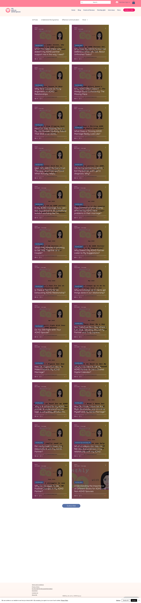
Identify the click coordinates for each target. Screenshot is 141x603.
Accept (134, 600)
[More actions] (66, 28)
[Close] (139, 600)
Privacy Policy (64, 600)
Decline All (125, 600)
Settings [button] (118, 600)
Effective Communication (70, 20)
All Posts (35, 20)
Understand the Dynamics (50, 20)
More (84, 20)
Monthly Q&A (39, 45)
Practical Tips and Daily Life (82, 442)
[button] (133, 2)
